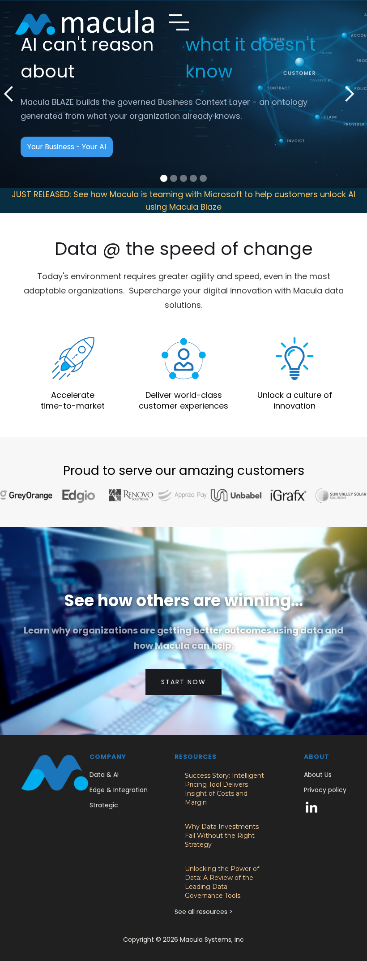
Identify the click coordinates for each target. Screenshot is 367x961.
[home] (84, 22)
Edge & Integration (119, 789)
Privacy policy (325, 789)
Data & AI (104, 774)
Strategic (104, 805)
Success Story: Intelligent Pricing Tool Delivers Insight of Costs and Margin (224, 788)
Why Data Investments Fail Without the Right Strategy (222, 836)
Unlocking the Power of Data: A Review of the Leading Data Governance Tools (222, 882)
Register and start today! (71, 133)
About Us (318, 774)
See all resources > (204, 911)
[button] (179, 22)
